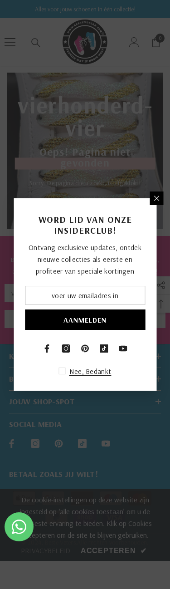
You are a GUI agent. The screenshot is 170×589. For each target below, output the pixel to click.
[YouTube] (123, 348)
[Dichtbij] (156, 198)
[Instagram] (66, 348)
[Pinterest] (85, 348)
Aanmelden (84, 319)
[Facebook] (47, 348)
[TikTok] (104, 348)
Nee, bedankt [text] (90, 371)
